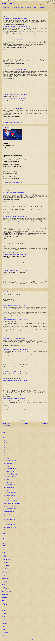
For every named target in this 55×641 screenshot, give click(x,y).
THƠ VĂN (3, 607)
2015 (4, 538)
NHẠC (3, 600)
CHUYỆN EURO (4, 561)
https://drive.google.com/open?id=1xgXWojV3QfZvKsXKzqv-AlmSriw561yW (15, 18)
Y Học (3, 636)
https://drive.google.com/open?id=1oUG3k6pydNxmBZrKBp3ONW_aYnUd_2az (15, 108)
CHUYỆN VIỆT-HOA (5, 568)
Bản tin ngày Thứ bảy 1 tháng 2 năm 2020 (10, 527)
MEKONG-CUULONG (7, 7)
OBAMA (3, 603)
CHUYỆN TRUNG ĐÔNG (5, 565)
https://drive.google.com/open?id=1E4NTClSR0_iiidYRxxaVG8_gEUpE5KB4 (15, 305)
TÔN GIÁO (3, 616)
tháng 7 (5, 447)
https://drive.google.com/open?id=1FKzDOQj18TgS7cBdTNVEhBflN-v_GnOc (15, 216)
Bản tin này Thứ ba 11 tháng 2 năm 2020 (10, 506)
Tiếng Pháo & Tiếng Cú (7, 490)
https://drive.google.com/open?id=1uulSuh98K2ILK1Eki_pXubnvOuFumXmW (15, 192)
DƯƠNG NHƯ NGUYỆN (5, 571)
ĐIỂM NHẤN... (10, 3)
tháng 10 (5, 442)
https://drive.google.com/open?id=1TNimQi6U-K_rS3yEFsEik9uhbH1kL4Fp (15, 39)
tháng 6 (5, 449)
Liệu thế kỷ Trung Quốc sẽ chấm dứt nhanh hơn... (11, 465)
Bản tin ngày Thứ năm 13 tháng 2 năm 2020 (10, 500)
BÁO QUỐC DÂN (16, 7)
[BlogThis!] (22, 122)
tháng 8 (5, 445)
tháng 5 (5, 450)
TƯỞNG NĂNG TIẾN (25, 7)
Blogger (32, 639)
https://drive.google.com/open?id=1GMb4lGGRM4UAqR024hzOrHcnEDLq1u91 (15, 120)
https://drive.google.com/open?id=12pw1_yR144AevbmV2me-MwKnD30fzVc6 (15, 338)
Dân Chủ (3, 569)
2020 (4, 437)
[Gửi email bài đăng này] (21, 122)
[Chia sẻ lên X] (23, 122)
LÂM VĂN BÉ (4, 584)
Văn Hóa (3, 629)
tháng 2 (5, 455)
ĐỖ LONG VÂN (4, 574)
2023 (4, 432)
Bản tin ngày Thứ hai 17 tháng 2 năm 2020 (10, 492)
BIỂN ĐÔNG (4, 556)
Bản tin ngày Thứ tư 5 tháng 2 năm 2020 (10, 519)
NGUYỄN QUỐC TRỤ (5, 597)
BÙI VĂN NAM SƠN (5, 558)
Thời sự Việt (4, 610)
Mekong (3, 587)
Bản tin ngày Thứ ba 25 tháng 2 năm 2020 (10, 468)
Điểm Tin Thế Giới (4, 572)
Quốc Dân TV (6, 489)
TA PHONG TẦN (4, 606)
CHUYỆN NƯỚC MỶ (5, 562)
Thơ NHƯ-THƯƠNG (41, 7)
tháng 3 (5, 454)
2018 (4, 533)
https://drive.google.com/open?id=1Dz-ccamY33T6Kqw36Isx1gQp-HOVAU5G (15, 270)
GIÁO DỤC (3, 575)
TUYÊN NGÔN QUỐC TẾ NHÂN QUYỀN (8, 625)
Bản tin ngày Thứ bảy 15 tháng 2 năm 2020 (10, 495)
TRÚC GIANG (4, 622)
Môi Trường (4, 590)
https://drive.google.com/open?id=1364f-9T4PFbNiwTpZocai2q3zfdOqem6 (15, 398)
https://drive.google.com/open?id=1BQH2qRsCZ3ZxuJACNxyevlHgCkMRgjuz (15, 380)
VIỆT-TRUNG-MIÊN (5, 632)
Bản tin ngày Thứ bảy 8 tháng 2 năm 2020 (10, 513)
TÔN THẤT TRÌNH (4, 619)
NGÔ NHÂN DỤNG (5, 594)
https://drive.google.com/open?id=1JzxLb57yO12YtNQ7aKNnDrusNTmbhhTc (15, 94)
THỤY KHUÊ (4, 613)
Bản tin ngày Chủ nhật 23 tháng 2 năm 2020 (10, 474)
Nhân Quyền (4, 601)
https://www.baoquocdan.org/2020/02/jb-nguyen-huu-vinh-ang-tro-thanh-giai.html (16, 26)
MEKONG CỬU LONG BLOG (6, 588)
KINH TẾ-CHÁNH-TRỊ (5, 581)
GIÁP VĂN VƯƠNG (5, 577)
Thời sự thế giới (4, 609)
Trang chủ (26, 423)
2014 (4, 540)
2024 (4, 430)
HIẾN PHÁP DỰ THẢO (5, 578)
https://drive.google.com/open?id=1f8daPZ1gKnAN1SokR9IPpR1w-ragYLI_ (15, 371)
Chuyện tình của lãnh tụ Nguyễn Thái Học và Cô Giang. (12, 503)
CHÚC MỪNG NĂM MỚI (6, 559)
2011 (4, 545)
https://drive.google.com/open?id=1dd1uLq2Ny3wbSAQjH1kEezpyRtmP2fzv (15, 349)
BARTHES (3, 553)
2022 (4, 434)
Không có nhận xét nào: (16, 122)
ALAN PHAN (4, 552)
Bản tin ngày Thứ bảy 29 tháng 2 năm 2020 (10, 11)
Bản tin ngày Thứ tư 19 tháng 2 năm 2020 (10, 484)
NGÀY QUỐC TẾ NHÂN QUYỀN (7, 591)
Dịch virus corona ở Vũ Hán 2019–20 (9, 511)
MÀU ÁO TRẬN (33, 7)
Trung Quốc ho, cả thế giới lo (8, 482)
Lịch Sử (3, 585)
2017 (4, 535)
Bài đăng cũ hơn (45, 423)
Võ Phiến (3, 635)
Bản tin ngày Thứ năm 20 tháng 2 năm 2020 (10, 481)
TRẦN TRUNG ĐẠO (5, 620)
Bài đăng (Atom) (7, 425)
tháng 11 (5, 440)
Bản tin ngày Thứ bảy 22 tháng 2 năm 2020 (10, 476)
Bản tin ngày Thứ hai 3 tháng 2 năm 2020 (10, 524)
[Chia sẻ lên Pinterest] (24, 122)
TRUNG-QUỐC (4, 623)
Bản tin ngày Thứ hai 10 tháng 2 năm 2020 (10, 508)
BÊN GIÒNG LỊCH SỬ (5, 555)
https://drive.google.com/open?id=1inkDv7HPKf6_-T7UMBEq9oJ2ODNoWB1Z (15, 69)
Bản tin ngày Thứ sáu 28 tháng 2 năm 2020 (10, 186)
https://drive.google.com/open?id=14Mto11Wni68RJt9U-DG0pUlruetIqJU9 (15, 240)
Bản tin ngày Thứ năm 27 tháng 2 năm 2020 (10, 291)
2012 (4, 543)
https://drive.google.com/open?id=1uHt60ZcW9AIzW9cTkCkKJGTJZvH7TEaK (15, 319)
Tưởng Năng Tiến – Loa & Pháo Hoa (9, 471)
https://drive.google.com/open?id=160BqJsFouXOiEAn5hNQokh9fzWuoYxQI (15, 254)
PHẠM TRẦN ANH (5, 604)
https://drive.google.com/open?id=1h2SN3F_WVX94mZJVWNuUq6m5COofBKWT (16, 407)
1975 (3, 549)
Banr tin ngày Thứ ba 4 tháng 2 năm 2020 (10, 522)
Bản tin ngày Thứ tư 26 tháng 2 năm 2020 (10, 463)
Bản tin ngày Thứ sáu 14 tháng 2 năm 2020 (10, 497)
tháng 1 (5, 529)
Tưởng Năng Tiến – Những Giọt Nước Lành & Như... (11, 473)
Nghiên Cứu (4, 593)
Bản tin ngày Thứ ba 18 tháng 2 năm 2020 (10, 487)
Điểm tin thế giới (6, 127)
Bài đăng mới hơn (6, 423)
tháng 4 (5, 452)
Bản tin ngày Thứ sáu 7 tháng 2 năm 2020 (10, 514)
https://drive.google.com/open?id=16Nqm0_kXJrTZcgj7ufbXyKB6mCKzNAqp (15, 98)
